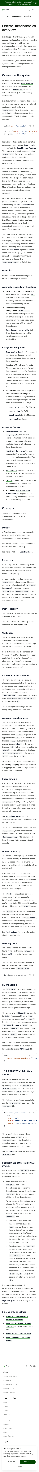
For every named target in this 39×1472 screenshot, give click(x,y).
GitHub (5, 1406)
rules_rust (13, 419)
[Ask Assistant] (33, 125)
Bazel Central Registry (26, 148)
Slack (5, 1432)
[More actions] (36, 9)
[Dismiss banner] (35, 3)
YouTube (6, 1414)
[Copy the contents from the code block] (30, 125)
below (8, 588)
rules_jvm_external (17, 407)
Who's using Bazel (10, 1376)
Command (15, 451)
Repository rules (13, 816)
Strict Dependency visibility (17, 330)
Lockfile (9, 480)
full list (12, 1151)
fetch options (11, 932)
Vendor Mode (11, 470)
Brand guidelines (9, 1392)
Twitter (5, 1410)
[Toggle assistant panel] (33, 10)
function (11, 1025)
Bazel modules (26, 552)
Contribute (7, 1380)
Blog (5, 1402)
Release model (8, 1388)
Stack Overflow (9, 1436)
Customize (19, 1467)
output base (10, 954)
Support (6, 1424)
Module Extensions (14, 432)
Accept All (27, 1462)
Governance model (10, 1384)
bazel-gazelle (15, 415)
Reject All (11, 1462)
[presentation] (19, 130)
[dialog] (19, 1457)
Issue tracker (8, 1428)
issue (10, 4)
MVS (33, 294)
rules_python (14, 411)
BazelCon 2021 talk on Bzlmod (18, 1333)
